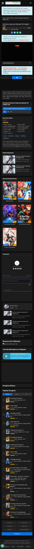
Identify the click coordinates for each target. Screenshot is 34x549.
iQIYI (23, 124)
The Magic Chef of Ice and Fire (18, 498)
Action (4, 136)
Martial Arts (6, 138)
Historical (23, 136)
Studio (9, 521)
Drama (24, 464)
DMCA (13, 541)
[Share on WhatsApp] (17, 32)
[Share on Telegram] (20, 32)
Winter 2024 (25, 128)
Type (9, 524)
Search (17, 529)
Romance (23, 474)
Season (23, 517)
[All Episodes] (17, 77)
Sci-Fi (24, 395)
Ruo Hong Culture (11, 126)
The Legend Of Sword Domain (18, 490)
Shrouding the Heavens (16, 393)
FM (8, 111)
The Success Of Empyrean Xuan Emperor (18, 480)
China (9, 129)
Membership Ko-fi (22, 10)
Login (29, 275)
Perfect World (13, 401)
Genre (9, 517)
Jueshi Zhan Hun (14, 416)
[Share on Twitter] (15, 32)
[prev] (5, 77)
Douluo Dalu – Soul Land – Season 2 (19, 471)
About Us (28, 541)
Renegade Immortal (15, 408)
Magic (28, 500)
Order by (24, 524)
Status (24, 521)
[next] (28, 77)
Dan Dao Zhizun (15, 29)
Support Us (6, 541)
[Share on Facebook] (12, 32)
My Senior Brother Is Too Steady (18, 463)
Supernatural (16, 420)
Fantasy (17, 136)
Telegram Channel (24, 40)
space (27, 427)
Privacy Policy (20, 541)
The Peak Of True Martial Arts (18, 507)
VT (11, 111)
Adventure (11, 136)
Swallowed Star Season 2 (16, 425)
